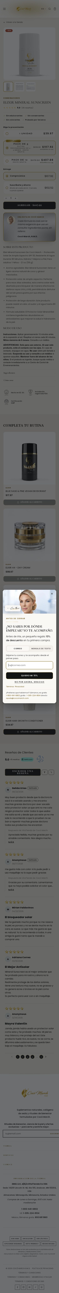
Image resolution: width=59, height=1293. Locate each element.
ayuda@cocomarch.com (17, 698)
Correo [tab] (18, 648)
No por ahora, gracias (29, 682)
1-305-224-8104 (33, 695)
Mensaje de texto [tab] (41, 648)
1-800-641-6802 (13, 695)
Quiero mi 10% (29, 675)
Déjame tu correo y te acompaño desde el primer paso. (27, 657)
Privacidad (19, 686)
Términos (10, 686)
